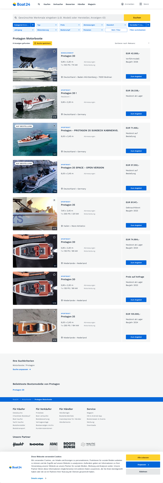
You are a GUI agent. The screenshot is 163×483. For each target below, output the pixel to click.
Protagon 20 (68, 55)
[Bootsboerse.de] (69, 445)
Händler (81, 4)
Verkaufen (58, 4)
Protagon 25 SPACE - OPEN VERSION (82, 167)
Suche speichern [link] (44, 43)
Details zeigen (37, 478)
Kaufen (47, 4)
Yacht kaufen (18, 422)
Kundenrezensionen (44, 428)
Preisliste (39, 413)
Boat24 (15, 399)
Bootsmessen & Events (96, 419)
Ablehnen (143, 471)
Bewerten (70, 4)
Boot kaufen (18, 419)
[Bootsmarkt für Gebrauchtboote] (21, 4)
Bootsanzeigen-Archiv (45, 425)
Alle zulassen (143, 458)
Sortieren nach (121, 43)
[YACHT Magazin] (18, 444)
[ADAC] (53, 446)
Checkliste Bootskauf (21, 416)
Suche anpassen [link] (20, 369)
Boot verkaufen (42, 416)
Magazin (92, 4)
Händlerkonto (64, 422)
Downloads (91, 425)
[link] (33, 25)
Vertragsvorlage (42, 422)
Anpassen (142, 465)
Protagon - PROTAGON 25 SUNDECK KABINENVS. (89, 130)
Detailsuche (17, 413)
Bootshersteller (19, 425)
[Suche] (39, 4)
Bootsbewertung (42, 419)
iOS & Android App (94, 416)
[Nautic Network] (88, 444)
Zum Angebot (136, 76)
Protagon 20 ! (69, 93)
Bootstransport (19, 428)
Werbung (90, 422)
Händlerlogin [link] (64, 413)
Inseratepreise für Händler (70, 419)
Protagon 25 (68, 204)
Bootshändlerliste (66, 416)
